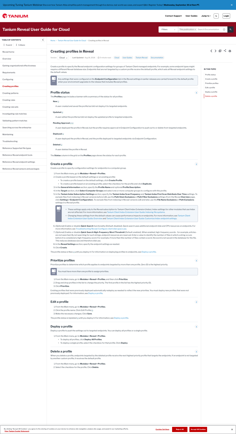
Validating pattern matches (14, 121)
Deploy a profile (149, 252)
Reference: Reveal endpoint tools (17, 155)
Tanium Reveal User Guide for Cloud (72, 40)
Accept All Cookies (198, 429)
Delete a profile (211, 96)
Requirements (8, 72)
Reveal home (8, 52)
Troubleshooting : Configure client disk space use (101, 229)
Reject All (180, 429)
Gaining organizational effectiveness (19, 65)
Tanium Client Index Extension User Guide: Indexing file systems (136, 212)
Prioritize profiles (211, 83)
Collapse (21, 45)
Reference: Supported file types (16, 148)
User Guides (191, 16)
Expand (9, 45)
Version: (54, 58)
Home (53, 40)
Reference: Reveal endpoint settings (18, 162)
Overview (6, 59)
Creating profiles (10, 86)
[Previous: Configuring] (211, 51)
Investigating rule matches (14, 114)
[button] (231, 5)
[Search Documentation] (230, 29)
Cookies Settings (162, 429)
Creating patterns (10, 93)
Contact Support (173, 16)
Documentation (157, 58)
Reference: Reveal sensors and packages (20, 169)
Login (226, 16)
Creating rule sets (10, 107)
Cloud (117, 58)
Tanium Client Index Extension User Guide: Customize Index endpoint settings (141, 218)
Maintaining (7, 134)
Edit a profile (210, 87)
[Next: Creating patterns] (215, 51)
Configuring (7, 79)
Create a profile (211, 79)
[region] (118, 429)
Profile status (210, 75)
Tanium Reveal (141, 58)
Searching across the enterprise (16, 127)
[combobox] (199, 29)
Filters (164, 29)
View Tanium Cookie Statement (17, 431)
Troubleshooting (10, 141)
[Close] (232, 429)
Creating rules (8, 100)
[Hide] (43, 40)
